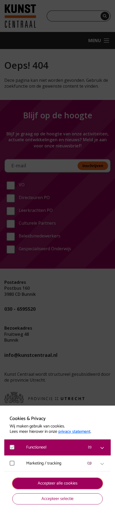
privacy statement (74, 431)
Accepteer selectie (57, 498)
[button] (60, 447)
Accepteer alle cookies (58, 483)
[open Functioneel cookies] (102, 448)
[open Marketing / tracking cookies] (102, 463)
